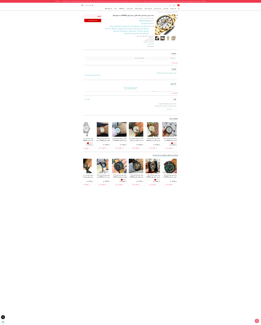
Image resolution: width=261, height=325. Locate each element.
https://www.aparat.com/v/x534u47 (93, 75)
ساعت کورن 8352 (124, 31)
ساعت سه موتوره (122, 28)
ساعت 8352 (140, 31)
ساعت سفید (107, 28)
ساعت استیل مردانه (126, 26)
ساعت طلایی (146, 31)
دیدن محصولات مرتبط (92, 20)
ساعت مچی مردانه (160, 12)
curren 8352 (127, 33)
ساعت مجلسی (136, 28)
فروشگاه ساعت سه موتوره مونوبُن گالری (171, 12)
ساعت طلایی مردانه (144, 28)
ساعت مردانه (130, 28)
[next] (84, 136)
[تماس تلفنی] (3, 317)
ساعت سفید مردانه (145, 26)
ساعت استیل (116, 31)
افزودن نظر (87, 99)
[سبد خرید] (82, 5)
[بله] (3, 322)
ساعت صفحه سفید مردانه (115, 26)
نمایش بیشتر (175, 63)
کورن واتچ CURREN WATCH (145, 20)
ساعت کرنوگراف (114, 28)
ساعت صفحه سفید (135, 26)
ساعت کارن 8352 (132, 31)
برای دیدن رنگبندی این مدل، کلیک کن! (130, 87)
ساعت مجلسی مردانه (144, 33)
